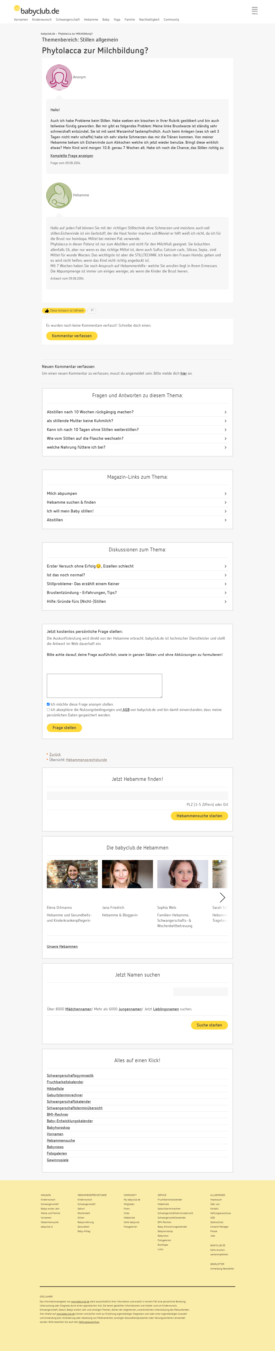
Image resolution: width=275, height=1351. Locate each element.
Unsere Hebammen (62, 947)
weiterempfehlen (219, 1254)
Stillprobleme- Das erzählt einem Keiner (83, 584)
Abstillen (55, 520)
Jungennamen (130, 1009)
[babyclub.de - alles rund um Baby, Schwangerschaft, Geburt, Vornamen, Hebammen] (36, 13)
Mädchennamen (78, 1009)
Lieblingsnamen (166, 1009)
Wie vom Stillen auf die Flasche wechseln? (85, 438)
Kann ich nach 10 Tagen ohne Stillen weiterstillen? (93, 430)
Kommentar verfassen (72, 336)
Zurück (55, 755)
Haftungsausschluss (89, 1322)
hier (183, 373)
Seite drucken (217, 1250)
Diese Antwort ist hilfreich (67, 310)
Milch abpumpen (62, 493)
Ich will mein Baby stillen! (70, 511)
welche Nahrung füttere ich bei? (76, 447)
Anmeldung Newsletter (222, 1269)
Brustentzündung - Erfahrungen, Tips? (82, 593)
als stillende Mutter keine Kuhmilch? (80, 421)
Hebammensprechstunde (86, 760)
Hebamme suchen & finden (71, 502)
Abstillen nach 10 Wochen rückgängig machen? (90, 412)
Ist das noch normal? (66, 575)
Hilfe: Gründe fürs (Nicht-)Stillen (76, 601)
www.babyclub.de (80, 1301)
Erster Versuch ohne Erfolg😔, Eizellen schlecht (90, 566)
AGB (126, 710)
